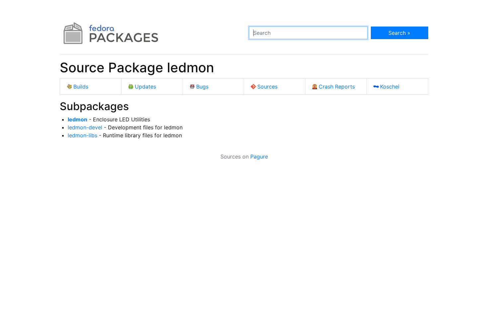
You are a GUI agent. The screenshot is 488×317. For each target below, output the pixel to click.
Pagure (259, 156)
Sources (267, 86)
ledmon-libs (82, 135)
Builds (80, 86)
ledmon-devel (85, 127)
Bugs (202, 86)
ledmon (77, 119)
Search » (399, 33)
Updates (145, 86)
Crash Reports (337, 86)
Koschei (389, 86)
